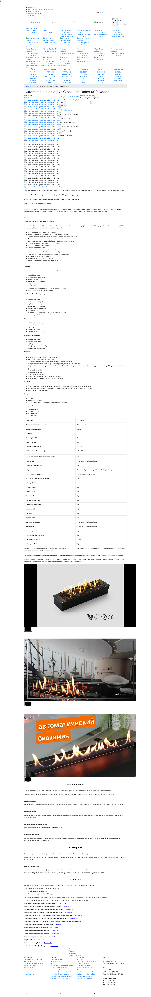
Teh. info (35, 187)
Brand (40, 187)
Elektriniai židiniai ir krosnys (60, 974)
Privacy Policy (29, 968)
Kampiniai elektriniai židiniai (60, 970)
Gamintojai (29, 68)
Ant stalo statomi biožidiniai (86, 972)
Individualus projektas (35, 13)
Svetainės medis (29, 974)
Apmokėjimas (122, 24)
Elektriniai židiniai (31, 28)
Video (44, 187)
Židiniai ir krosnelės (52, 66)
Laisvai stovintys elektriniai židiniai (62, 966)
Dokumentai (69, 187)
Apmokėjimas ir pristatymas (55, 187)
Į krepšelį (63, 105)
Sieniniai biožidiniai (83, 963)
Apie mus (31, 7)
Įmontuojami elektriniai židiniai (61, 972)
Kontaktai (31, 16)
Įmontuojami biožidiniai (84, 968)
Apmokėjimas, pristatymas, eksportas (40, 9)
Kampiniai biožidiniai (83, 966)
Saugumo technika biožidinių (33, 963)
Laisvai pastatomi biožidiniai (86, 961)
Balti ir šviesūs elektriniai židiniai (61, 976)
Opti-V (53, 963)
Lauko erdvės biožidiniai (85, 978)
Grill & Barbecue (41, 66)
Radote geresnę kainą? (87, 96)
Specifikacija (28, 187)
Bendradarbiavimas (34, 11)
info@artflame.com (109, 961)
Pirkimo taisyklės (30, 966)
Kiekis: (62, 102)
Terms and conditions (31, 970)
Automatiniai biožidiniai (84, 976)
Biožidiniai (29, 47)
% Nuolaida (62, 66)
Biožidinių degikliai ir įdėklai (86, 974)
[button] (121, 12)
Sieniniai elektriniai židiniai (59, 968)
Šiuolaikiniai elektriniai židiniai (60, 978)
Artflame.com (30, 86)
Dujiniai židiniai (31, 66)
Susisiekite (27, 972)
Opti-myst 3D (55, 961)
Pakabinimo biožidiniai (84, 970)
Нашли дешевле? (73, 97)
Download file (62, 903)
